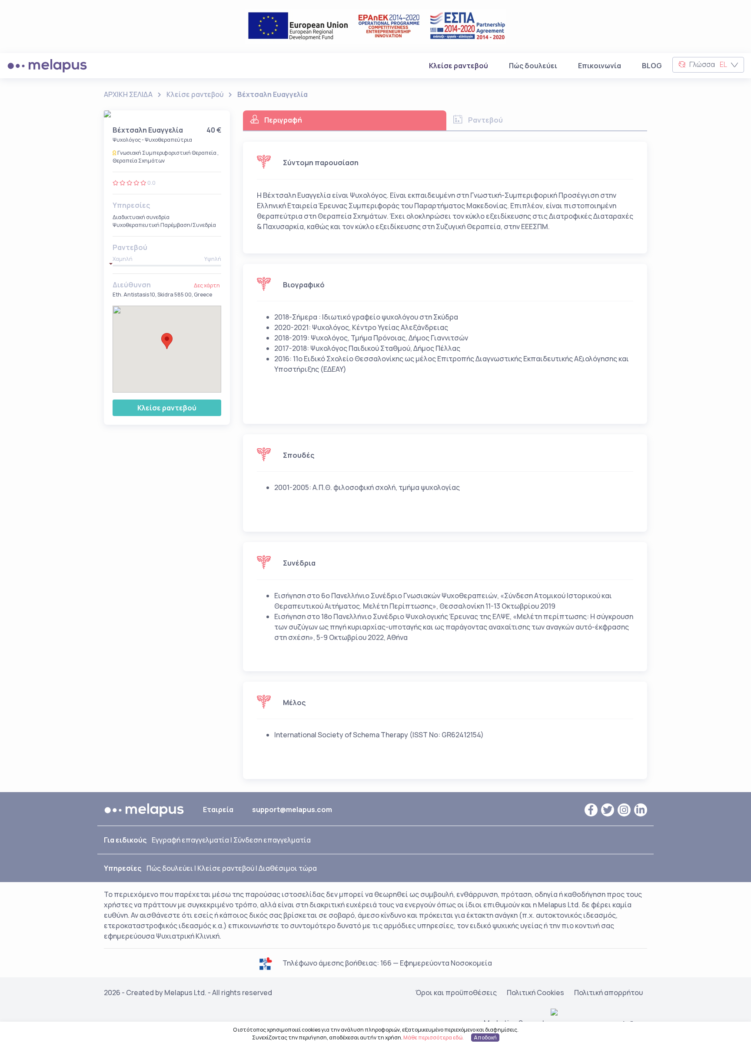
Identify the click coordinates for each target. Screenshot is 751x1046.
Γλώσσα (707, 64)
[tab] (344, 120)
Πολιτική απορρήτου (608, 992)
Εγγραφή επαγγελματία (190, 840)
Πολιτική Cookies (535, 992)
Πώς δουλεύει (533, 65)
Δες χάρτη (207, 285)
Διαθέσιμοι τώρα (288, 868)
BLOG (652, 65)
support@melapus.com (292, 809)
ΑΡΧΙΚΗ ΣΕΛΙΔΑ (128, 94)
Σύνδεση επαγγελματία (272, 840)
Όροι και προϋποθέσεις (456, 992)
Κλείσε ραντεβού (460, 65)
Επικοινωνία (599, 65)
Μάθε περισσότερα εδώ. (433, 1037)
